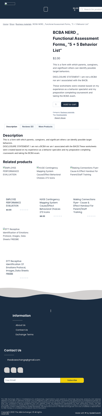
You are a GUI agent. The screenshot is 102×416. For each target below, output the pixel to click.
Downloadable (61, 115)
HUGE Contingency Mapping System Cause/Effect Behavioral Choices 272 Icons (50, 206)
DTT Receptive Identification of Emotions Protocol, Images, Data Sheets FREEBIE (17, 267)
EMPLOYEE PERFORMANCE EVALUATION (13, 202)
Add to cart (69, 104)
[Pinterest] (20, 370)
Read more (84, 219)
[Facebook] (7, 370)
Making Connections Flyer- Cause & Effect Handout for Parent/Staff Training (84, 206)
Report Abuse (60, 118)
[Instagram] (13, 370)
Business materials (67, 112)
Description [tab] (11, 126)
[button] (46, 9)
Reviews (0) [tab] (27, 126)
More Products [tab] (45, 126)
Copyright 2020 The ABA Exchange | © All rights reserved (21, 413)
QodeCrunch (95, 413)
